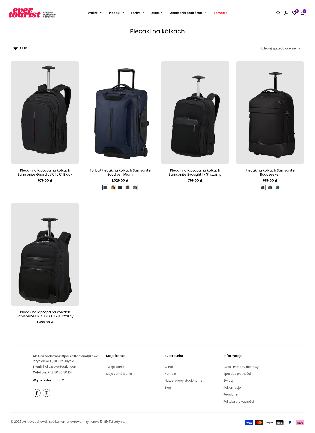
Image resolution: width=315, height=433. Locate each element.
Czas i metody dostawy (241, 367)
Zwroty (229, 380)
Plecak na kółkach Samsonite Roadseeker (270, 172)
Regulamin (231, 394)
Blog (168, 387)
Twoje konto (115, 367)
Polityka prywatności (239, 401)
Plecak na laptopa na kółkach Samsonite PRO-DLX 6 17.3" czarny (45, 314)
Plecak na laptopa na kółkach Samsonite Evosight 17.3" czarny (195, 172)
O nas (169, 367)
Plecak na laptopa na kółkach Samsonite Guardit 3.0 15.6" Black (45, 172)
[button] (148, 68)
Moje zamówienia (119, 374)
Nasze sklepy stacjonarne (183, 380)
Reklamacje (232, 387)
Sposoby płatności (237, 374)
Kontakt (170, 374)
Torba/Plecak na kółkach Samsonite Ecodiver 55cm (120, 172)
